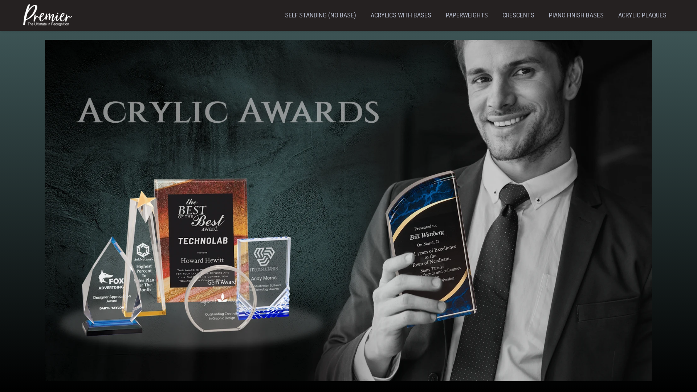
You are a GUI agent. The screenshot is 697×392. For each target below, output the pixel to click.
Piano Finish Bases (576, 15)
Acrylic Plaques (642, 15)
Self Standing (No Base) (320, 15)
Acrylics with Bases (401, 15)
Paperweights (467, 15)
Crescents (518, 15)
